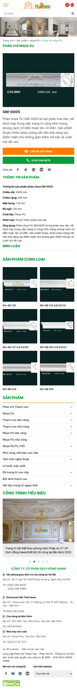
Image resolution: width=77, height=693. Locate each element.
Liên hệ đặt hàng (41, 151)
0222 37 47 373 (16, 641)
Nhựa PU (35, 40)
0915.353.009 (15, 611)
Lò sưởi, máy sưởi (14, 465)
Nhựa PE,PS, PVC (14, 446)
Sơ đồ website (11, 649)
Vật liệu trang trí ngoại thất (20, 485)
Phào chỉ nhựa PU (52, 40)
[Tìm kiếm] (73, 13)
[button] (30, 561)
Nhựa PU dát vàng (14, 433)
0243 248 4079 (40, 160)
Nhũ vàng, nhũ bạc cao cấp (20, 452)
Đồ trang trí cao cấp (16, 472)
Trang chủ (8, 40)
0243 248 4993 (17, 588)
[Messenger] (20, 673)
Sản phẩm (21, 40)
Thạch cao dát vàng (16, 420)
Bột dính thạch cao (15, 479)
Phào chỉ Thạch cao (15, 407)
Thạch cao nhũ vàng (16, 426)
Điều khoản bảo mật (33, 649)
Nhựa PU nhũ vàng (15, 439)
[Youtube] (13, 673)
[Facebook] (6, 673)
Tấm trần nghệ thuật (16, 459)
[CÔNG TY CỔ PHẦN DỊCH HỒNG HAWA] (37, 5)
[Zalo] (27, 673)
